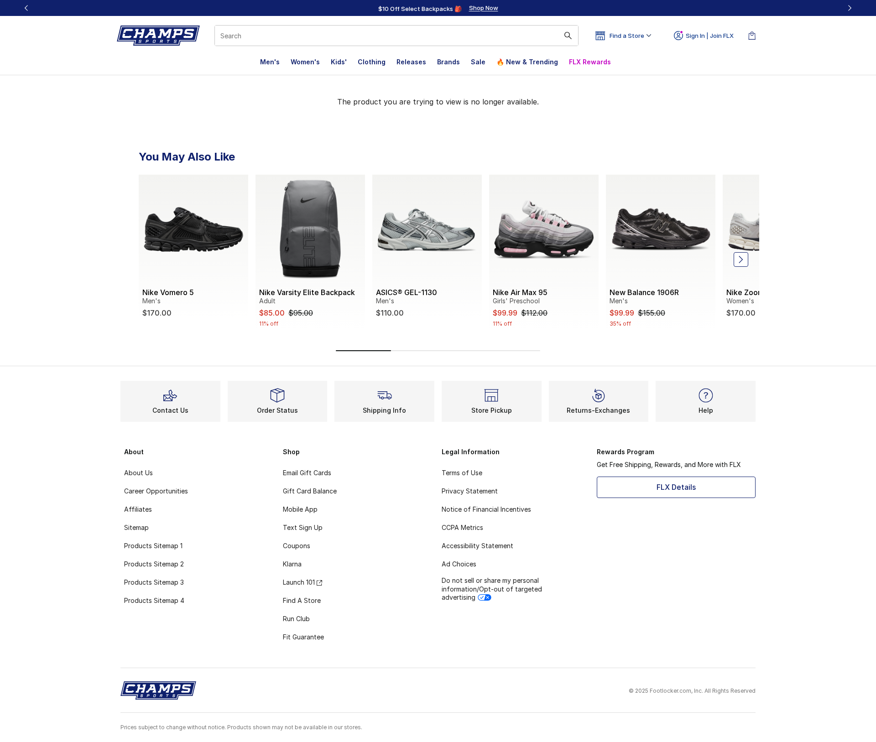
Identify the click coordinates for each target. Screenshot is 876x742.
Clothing (372, 62)
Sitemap (136, 527)
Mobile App (300, 509)
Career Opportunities (156, 491)
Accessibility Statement (477, 546)
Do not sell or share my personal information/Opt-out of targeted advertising (492, 588)
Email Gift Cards (307, 473)
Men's (270, 62)
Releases (411, 62)
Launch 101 (299, 582)
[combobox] (396, 36)
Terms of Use (462, 473)
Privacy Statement (470, 491)
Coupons (296, 546)
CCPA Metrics (462, 527)
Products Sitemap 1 (153, 546)
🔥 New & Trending (527, 62)
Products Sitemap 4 (154, 600)
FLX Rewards (590, 62)
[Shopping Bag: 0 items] (752, 35)
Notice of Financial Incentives (486, 509)
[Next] (849, 8)
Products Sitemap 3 (154, 582)
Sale (478, 62)
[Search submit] (568, 36)
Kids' (339, 62)
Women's (305, 62)
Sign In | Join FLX (710, 35)
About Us (138, 473)
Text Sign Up (303, 527)
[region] (438, 8)
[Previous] (26, 8)
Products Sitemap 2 (154, 564)
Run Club (296, 619)
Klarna (292, 564)
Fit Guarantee (303, 637)
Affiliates (138, 509)
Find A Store (302, 600)
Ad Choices (459, 564)
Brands (448, 62)
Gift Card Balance (310, 491)
